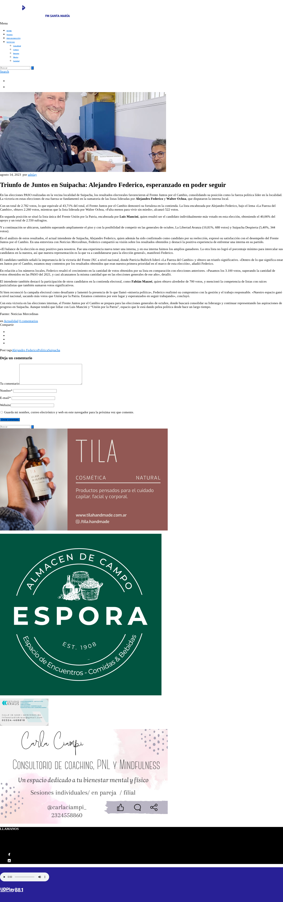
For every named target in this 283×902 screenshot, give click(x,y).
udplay (32, 174)
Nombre (6, 390)
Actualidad (17, 46)
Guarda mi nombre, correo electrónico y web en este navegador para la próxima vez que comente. (69, 412)
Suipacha (54, 350)
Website (5, 405)
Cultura (16, 50)
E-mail (5, 398)
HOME (9, 31)
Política (43, 350)
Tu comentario (9, 383)
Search (4, 71)
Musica (15, 57)
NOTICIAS (11, 42)
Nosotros (10, 35)
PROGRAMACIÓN (13, 38)
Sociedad (16, 61)
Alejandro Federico (25, 350)
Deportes (16, 53)
